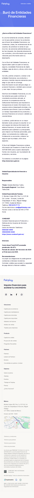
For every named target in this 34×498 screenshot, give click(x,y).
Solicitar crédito (26, 3)
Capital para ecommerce (11, 309)
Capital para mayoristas (10, 318)
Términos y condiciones (10, 436)
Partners (6, 353)
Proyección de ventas (10, 340)
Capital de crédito (9, 337)
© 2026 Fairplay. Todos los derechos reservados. (16, 475)
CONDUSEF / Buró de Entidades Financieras (16, 471)
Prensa (6, 385)
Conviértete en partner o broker (13, 363)
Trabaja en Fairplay (9, 382)
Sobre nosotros (8, 373)
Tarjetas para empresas (11, 327)
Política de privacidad (9, 446)
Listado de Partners (9, 357)
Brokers (6, 360)
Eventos (6, 379)
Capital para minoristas (10, 315)
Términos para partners (10, 439)
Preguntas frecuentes (10, 344)
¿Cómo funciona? (9, 388)
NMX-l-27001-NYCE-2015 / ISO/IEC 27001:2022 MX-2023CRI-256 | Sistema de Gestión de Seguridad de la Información (16, 485)
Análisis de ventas (9, 324)
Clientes (6, 376)
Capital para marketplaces (11, 312)
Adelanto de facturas (10, 321)
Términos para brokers (10, 443)
